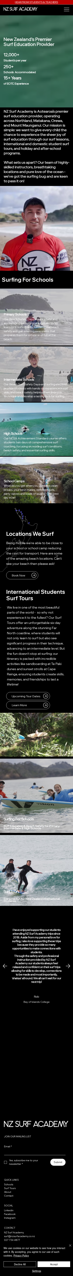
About (7, 1192)
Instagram (10, 1217)
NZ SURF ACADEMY (21, 9)
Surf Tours (11, 891)
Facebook (10, 1214)
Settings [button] (36, 1271)
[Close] (68, 1247)
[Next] (68, 966)
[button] (67, 266)
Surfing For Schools (19, 819)
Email (8, 1146)
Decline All (20, 1264)
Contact (8, 1195)
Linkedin (8, 1210)
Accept (54, 1264)
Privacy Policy (21, 1255)
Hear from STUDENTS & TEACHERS (36, 2)
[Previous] (5, 966)
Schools (8, 1184)
